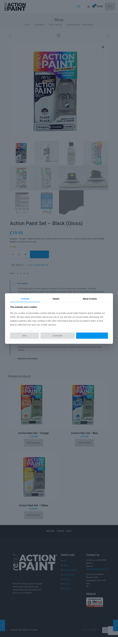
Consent (25, 299)
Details (56, 299)
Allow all (92, 335)
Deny (24, 335)
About (90, 299)
